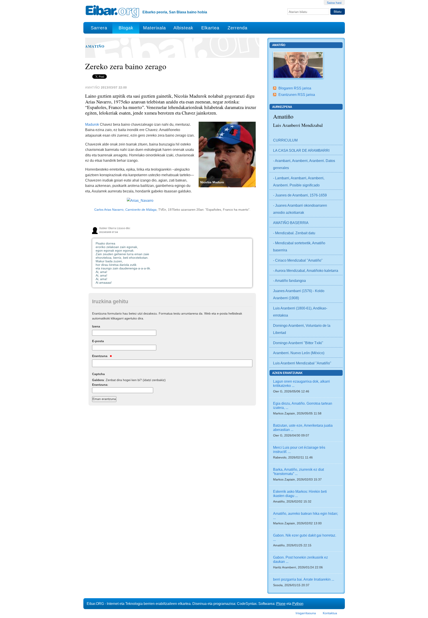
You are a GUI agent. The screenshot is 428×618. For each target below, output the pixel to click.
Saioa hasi (334, 2)
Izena (96, 326)
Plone (281, 604)
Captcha (98, 374)
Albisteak (183, 27)
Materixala (154, 27)
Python (297, 604)
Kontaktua (330, 613)
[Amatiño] (298, 65)
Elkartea (210, 27)
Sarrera (99, 27)
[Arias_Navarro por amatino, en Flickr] (140, 200)
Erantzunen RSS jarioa (296, 95)
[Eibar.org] (112, 11)
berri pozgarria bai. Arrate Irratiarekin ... (303, 579)
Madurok (92, 124)
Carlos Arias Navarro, (125, 209)
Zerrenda (237, 27)
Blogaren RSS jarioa (294, 88)
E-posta (98, 341)
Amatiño (95, 46)
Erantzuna (100, 356)
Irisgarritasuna (306, 613)
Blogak (126, 27)
